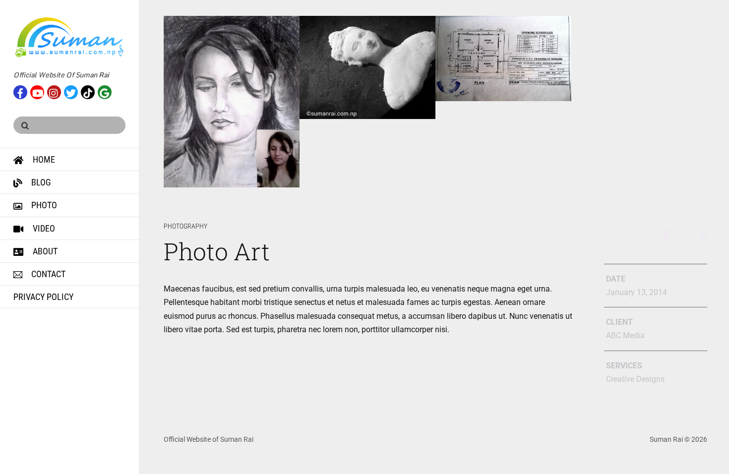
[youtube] (37, 91)
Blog (40, 182)
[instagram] (54, 91)
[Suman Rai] (69, 53)
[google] (105, 91)
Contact (47, 274)
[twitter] (71, 91)
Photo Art (216, 251)
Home (43, 159)
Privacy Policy (43, 297)
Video (43, 228)
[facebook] (20, 91)
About (44, 251)
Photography (185, 226)
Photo (43, 205)
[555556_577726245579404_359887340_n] (503, 58)
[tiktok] (88, 91)
